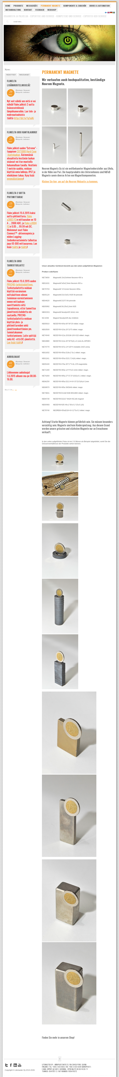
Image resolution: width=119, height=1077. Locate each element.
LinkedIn (15, 1065)
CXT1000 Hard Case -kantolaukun (21, 153)
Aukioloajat (13, 356)
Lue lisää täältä (14, 342)
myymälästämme (15, 179)
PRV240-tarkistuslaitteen (20, 284)
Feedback (39, 9)
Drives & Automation (99, 5)
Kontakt (28, 9)
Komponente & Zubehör (74, 5)
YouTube (19, 1065)
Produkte (18, 5)
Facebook (11, 1065)
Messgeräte (32, 5)
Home (7, 5)
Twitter (6, 1065)
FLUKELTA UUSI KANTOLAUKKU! (22, 132)
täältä (15, 247)
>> (16, 390)
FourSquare (24, 1065)
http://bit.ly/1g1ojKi (24, 118)
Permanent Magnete (50, 5)
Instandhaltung (13, 9)
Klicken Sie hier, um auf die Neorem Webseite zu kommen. (70, 181)
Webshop (51, 9)
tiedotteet (11, 75)
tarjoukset (24, 75)
